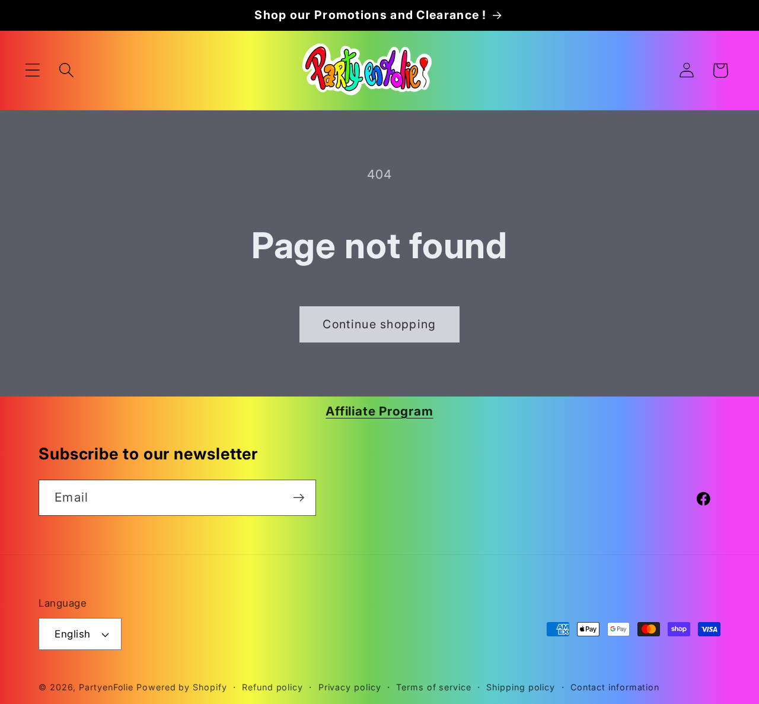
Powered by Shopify (181, 687)
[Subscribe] (298, 498)
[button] (32, 70)
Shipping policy (520, 687)
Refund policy (272, 687)
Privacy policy (349, 687)
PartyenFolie (106, 687)
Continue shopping (379, 324)
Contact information (614, 687)
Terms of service (433, 687)
